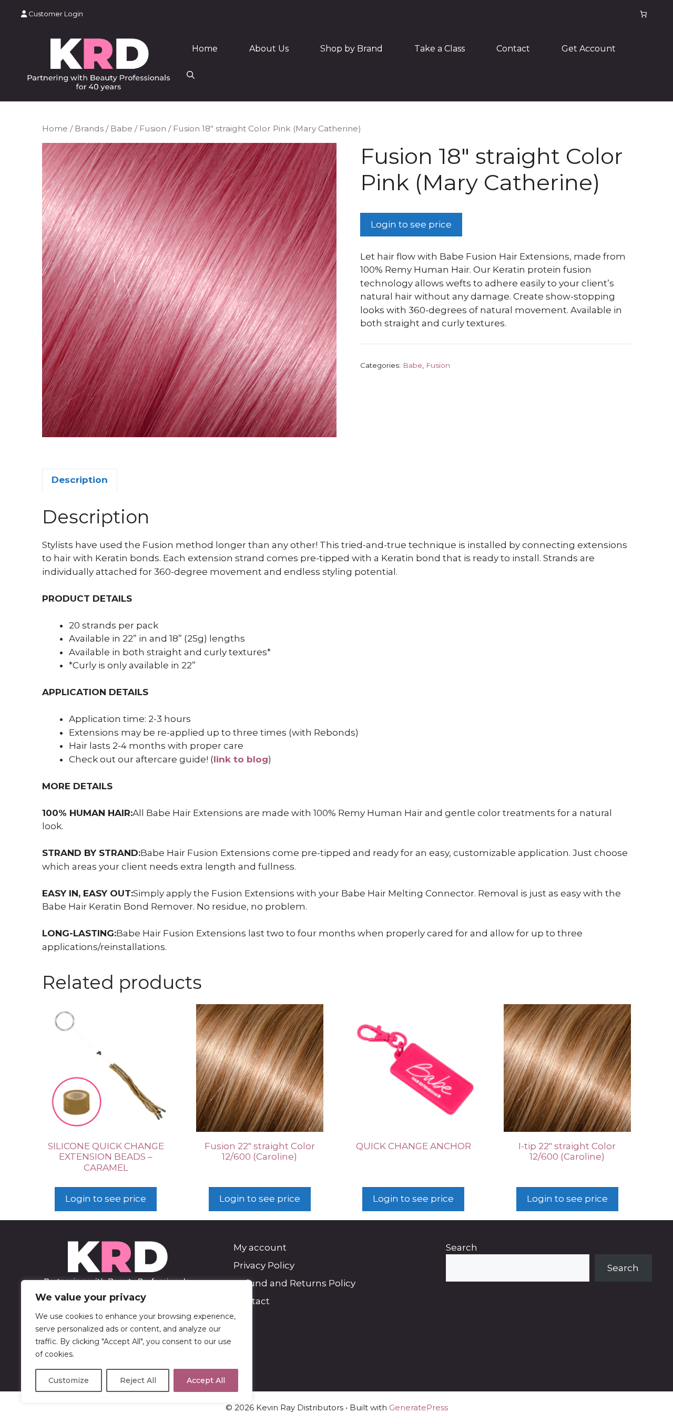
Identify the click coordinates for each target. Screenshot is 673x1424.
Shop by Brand (351, 49)
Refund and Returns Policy (294, 1283)
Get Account (589, 49)
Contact (513, 49)
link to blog (240, 759)
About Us (269, 49)
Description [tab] (80, 479)
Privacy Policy (263, 1265)
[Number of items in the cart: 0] (643, 14)
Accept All (206, 1380)
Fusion (152, 128)
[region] (136, 1341)
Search (461, 1247)
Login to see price (411, 224)
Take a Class (439, 49)
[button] (190, 75)
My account (260, 1247)
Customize (68, 1380)
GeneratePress (418, 1407)
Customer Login (55, 13)
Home (205, 49)
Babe (121, 128)
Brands (89, 128)
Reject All (138, 1380)
